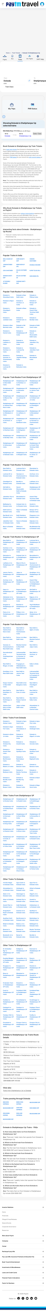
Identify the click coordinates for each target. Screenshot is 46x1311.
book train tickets (11, 149)
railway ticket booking (27, 213)
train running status (35, 157)
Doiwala (7, 136)
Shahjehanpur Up (25, 136)
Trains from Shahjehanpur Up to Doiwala (17, 1090)
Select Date (37, 134)
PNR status (13, 157)
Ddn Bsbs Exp (8, 131)
